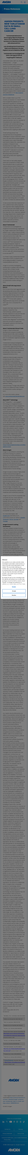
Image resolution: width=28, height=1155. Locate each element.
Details (14, 586)
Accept (14, 591)
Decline (14, 595)
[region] (14, 577)
